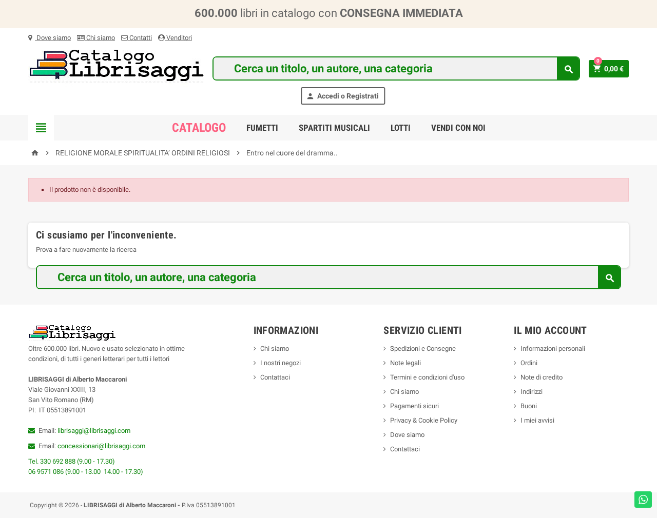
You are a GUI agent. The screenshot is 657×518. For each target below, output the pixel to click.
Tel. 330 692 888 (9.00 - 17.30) (71, 461)
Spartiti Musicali (334, 128)
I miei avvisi (537, 420)
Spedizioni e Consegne (423, 348)
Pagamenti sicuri (414, 406)
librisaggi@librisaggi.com (93, 430)
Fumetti (262, 128)
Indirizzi (531, 391)
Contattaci (275, 377)
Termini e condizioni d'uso (427, 377)
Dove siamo (53, 38)
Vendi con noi (458, 128)
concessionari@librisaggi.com (101, 446)
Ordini (528, 363)
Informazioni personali (552, 348)
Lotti (401, 128)
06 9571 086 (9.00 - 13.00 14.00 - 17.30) (85, 471)
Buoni (528, 406)
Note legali (405, 363)
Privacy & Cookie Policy (423, 420)
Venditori (178, 38)
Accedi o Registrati (342, 96)
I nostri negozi (280, 363)
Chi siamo (100, 38)
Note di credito (541, 377)
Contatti (140, 38)
